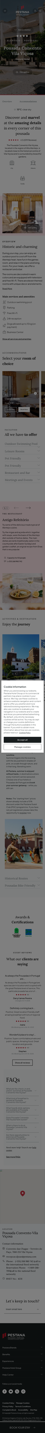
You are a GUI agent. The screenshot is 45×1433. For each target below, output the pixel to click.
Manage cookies (22, 747)
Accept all (22, 739)
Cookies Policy (25, 732)
